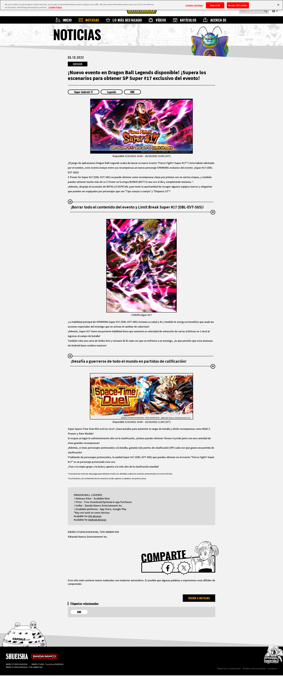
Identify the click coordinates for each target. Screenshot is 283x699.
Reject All (215, 5)
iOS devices (94, 516)
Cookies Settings (194, 5)
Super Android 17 (83, 92)
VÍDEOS (161, 20)
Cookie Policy (55, 7)
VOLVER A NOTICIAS (199, 598)
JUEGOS (78, 64)
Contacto (272, 668)
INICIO (67, 20)
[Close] (278, 4)
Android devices (97, 519)
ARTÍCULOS (188, 20)
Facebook (167, 568)
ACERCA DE (218, 20)
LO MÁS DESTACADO (127, 20)
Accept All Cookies (237, 5)
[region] (141, 5)
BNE (132, 92)
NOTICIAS (92, 20)
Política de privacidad (254, 668)
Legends (111, 92)
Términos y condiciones (229, 668)
